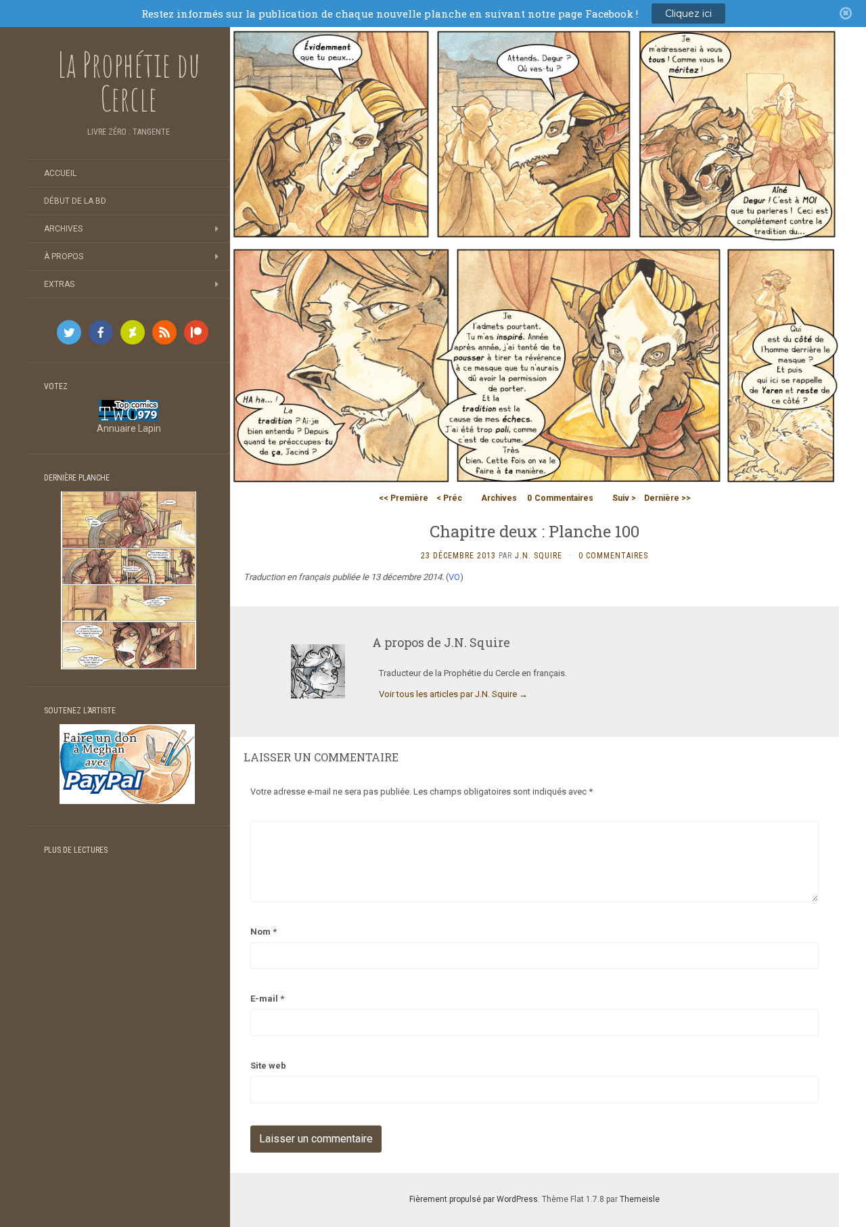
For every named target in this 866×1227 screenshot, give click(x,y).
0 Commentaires (613, 555)
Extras (59, 284)
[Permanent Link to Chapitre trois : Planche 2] (128, 579)
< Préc (449, 498)
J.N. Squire (538, 555)
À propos (63, 256)
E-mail (267, 999)
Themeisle (640, 1199)
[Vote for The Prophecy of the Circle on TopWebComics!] (128, 409)
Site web (268, 1066)
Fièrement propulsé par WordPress (473, 1199)
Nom (263, 932)
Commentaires (560, 498)
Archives (63, 228)
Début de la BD (75, 201)
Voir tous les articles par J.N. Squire (453, 694)
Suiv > (624, 498)
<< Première (403, 498)
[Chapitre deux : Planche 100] (534, 256)
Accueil (60, 173)
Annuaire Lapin (129, 428)
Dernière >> (667, 498)
